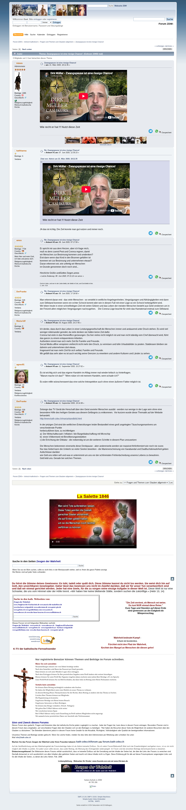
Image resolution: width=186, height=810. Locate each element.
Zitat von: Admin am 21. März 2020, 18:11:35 (58, 159)
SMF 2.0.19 (82, 797)
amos (19, 240)
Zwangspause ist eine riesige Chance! (60, 63)
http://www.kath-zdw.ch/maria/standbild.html (61, 418)
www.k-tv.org (35, 639)
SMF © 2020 (92, 797)
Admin (19, 63)
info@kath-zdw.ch (23, 737)
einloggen (37, 19)
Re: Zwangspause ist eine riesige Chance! (61, 150)
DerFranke (21, 291)
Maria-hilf (20, 321)
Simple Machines (103, 797)
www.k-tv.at (35, 641)
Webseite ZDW (121, 6)
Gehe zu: (118, 482)
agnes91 (20, 364)
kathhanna (21, 150)
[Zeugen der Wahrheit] (16, 101)
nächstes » (169, 46)
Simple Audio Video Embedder (94, 799)
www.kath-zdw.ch (105, 144)
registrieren (52, 19)
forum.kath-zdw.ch (113, 741)
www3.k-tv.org (34, 637)
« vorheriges (159, 46)
